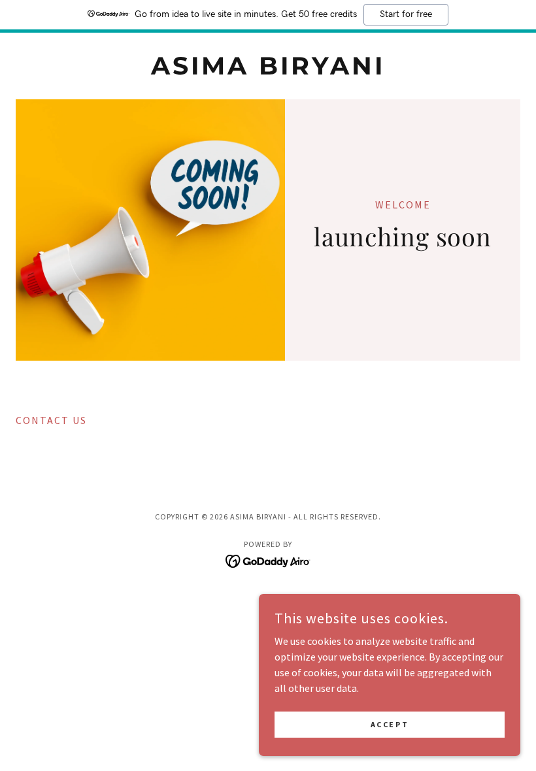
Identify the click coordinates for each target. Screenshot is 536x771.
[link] (268, 70)
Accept (390, 724)
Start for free (406, 14)
